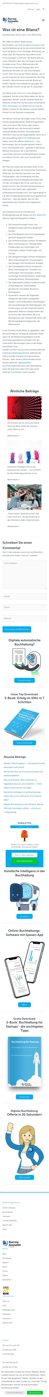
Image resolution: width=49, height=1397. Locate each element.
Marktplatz (7, 1314)
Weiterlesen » (13, 435)
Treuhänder (16, 372)
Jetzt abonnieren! (24, 861)
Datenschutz (8, 1323)
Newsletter (7, 1280)
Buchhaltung (8, 1212)
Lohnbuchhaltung (9, 1221)
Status (5, 1267)
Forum (5, 1271)
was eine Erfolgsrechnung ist (27, 45)
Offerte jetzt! (24, 1177)
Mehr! (24, 1005)
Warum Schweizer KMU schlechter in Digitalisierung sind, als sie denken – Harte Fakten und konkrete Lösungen (23, 784)
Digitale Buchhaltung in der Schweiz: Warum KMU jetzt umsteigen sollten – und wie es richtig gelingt (23, 808)
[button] (44, 9)
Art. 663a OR (39, 215)
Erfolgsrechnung (10, 67)
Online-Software (9, 1208)
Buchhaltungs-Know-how (14, 35)
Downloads (7, 1258)
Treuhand (6, 1216)
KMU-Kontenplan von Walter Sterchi (19, 106)
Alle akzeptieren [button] (35, 1393)
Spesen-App (7, 1225)
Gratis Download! (24, 743)
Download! (24, 1097)
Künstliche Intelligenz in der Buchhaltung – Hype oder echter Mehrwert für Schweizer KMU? (23, 796)
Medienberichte (9, 1310)
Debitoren (29, 141)
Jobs (4, 1305)
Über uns (31, 9)
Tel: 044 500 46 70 (10, 1363)
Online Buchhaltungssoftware (16, 353)
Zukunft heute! (24, 680)
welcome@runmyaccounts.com (26, 3)
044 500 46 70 (8, 3)
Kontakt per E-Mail (10, 1367)
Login (38, 9)
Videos (5, 1275)
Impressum (7, 1318)
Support (6, 1262)
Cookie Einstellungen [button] (15, 1393)
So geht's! (24, 916)
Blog (4, 1254)
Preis (4, 1229)
